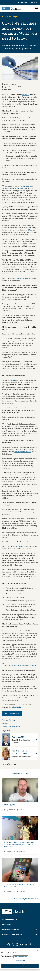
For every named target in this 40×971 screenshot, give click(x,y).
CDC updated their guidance (14, 546)
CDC (14, 380)
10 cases (31, 230)
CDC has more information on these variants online (19, 665)
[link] (8, 764)
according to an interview (22, 452)
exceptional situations (24, 278)
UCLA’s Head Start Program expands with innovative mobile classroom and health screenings (19, 844)
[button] (22, 2)
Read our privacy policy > (20, 956)
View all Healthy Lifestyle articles (25, 899)
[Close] (37, 950)
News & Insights (12, 17)
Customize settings (20, 960)
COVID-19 (25, 95)
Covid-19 (5, 726)
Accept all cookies (20, 966)
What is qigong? (9, 805)
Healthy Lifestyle (14, 726)
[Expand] (36, 920)
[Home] (2, 16)
